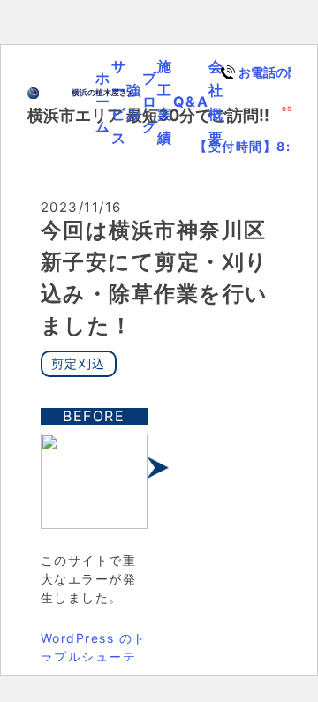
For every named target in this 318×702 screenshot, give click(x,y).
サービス (119, 102)
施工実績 (165, 102)
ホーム (103, 101)
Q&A (191, 101)
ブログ (150, 101)
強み (134, 102)
